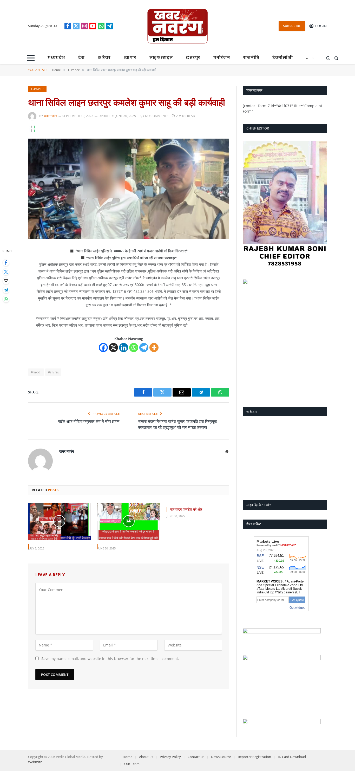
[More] (154, 347)
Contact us (196, 756)
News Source (221, 756)
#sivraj (53, 372)
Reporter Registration (254, 756)
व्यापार (130, 58)
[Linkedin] (123, 347)
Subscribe (292, 26)
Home (127, 756)
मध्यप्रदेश (56, 58)
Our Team (132, 763)
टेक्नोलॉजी (282, 58)
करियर (104, 58)
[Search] (335, 58)
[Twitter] (6, 272)
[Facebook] (6, 263)
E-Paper (37, 89)
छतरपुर (193, 58)
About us (146, 756)
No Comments (156, 116)
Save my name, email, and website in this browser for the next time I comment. (110, 658)
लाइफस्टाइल (161, 58)
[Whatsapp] (133, 347)
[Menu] (31, 58)
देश (81, 58)
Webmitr (35, 762)
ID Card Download (292, 756)
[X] (113, 347)
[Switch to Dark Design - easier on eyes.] (328, 58)
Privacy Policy (170, 756)
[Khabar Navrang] (177, 26)
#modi (36, 372)
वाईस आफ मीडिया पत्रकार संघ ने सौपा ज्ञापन (89, 421)
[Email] (6, 281)
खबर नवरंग (50, 116)
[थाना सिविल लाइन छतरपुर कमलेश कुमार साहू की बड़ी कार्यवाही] (128, 189)
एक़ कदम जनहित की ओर (186, 509)
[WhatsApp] (6, 299)
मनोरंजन (221, 58)
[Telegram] (6, 290)
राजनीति (251, 58)
